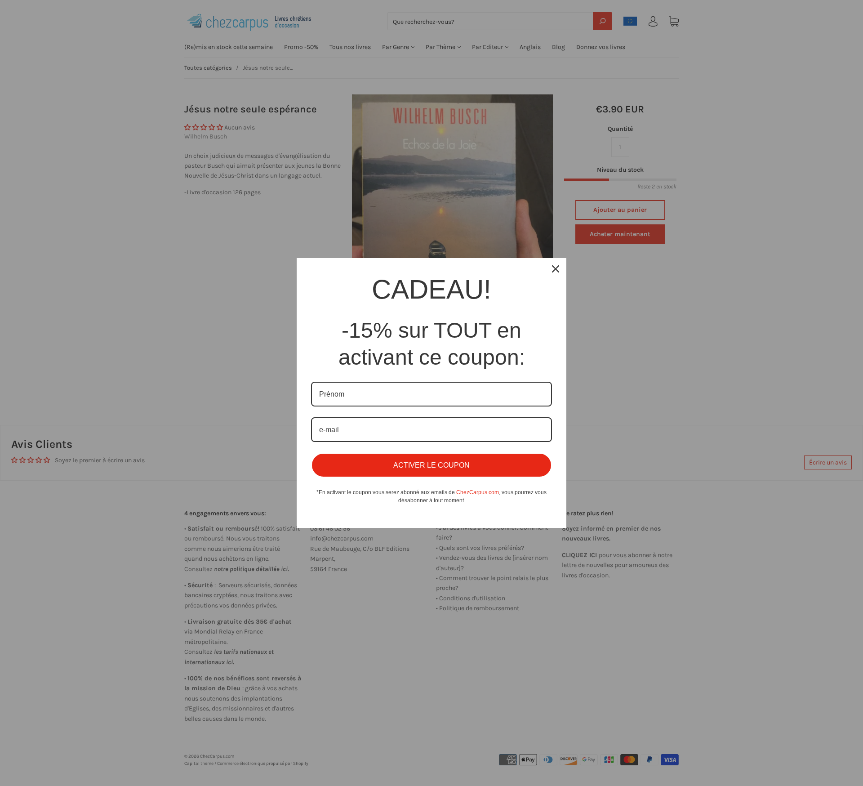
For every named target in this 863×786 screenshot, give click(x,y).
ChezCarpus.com (477, 492)
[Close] (555, 269)
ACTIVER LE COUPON (431, 465)
